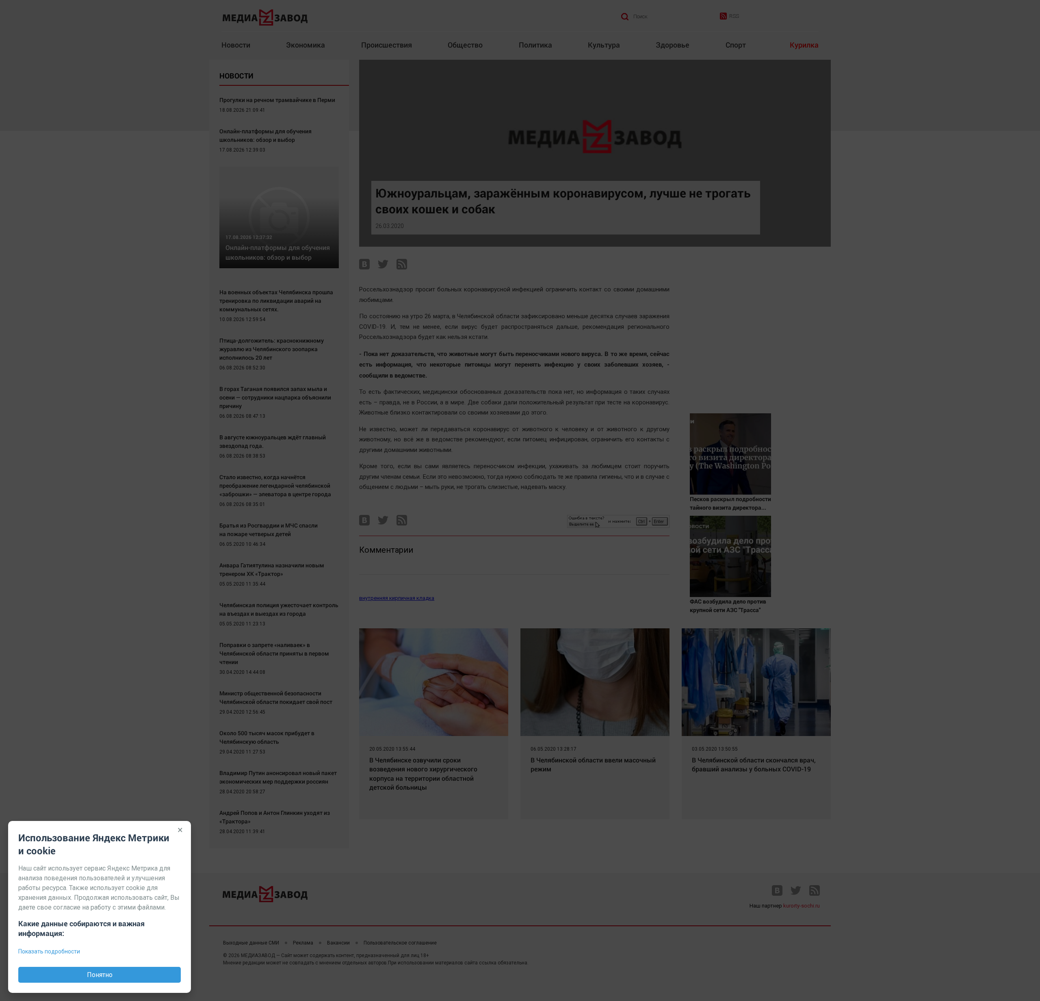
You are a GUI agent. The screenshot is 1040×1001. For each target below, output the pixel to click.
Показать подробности (49, 951)
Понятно (100, 975)
